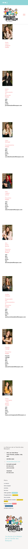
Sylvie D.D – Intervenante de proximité (7, 76)
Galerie (7, 33)
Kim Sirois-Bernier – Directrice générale (7, 230)
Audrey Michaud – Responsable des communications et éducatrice (7, 282)
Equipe (7, 47)
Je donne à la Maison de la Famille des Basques (13, 538)
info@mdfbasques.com (13, 461)
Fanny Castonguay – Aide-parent (7, 386)
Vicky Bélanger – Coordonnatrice (7, 128)
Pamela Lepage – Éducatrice (7, 335)
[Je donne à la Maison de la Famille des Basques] (14, 524)
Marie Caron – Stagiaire (7, 30)
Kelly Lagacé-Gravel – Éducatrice (7, 179)
